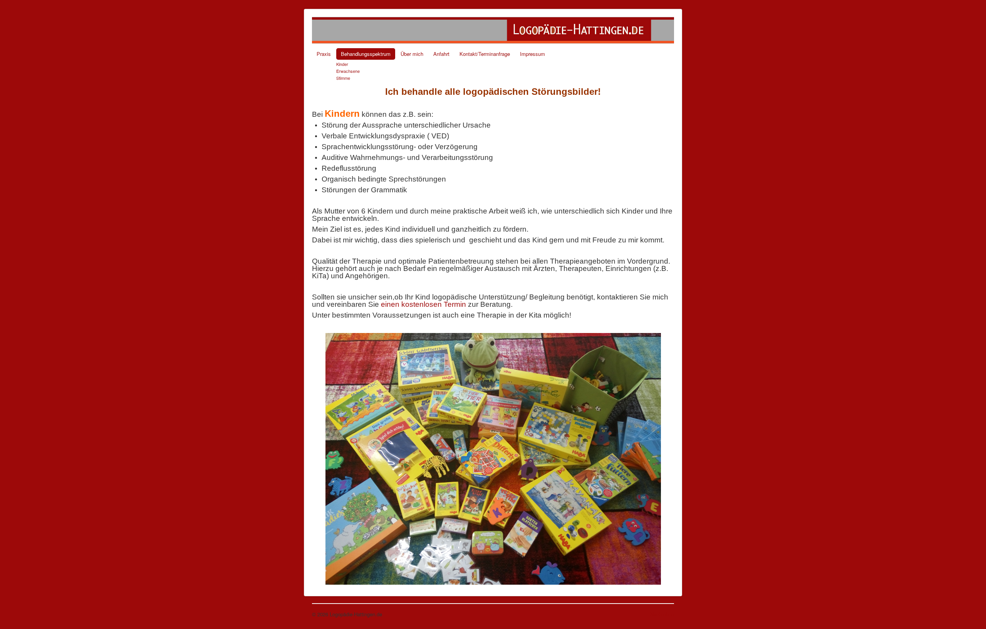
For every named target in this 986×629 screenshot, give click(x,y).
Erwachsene (348, 71)
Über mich (412, 53)
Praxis (324, 53)
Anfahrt (441, 53)
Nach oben (662, 614)
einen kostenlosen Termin (423, 304)
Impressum (532, 53)
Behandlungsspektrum (366, 53)
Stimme (343, 78)
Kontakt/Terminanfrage (484, 53)
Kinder (342, 64)
